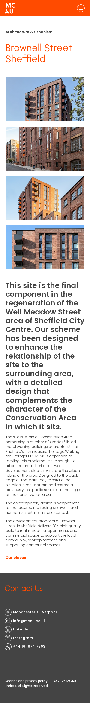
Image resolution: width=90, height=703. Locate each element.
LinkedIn (20, 629)
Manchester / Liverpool (35, 612)
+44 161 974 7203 (29, 646)
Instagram (23, 638)
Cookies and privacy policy (26, 681)
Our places (16, 557)
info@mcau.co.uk (29, 621)
